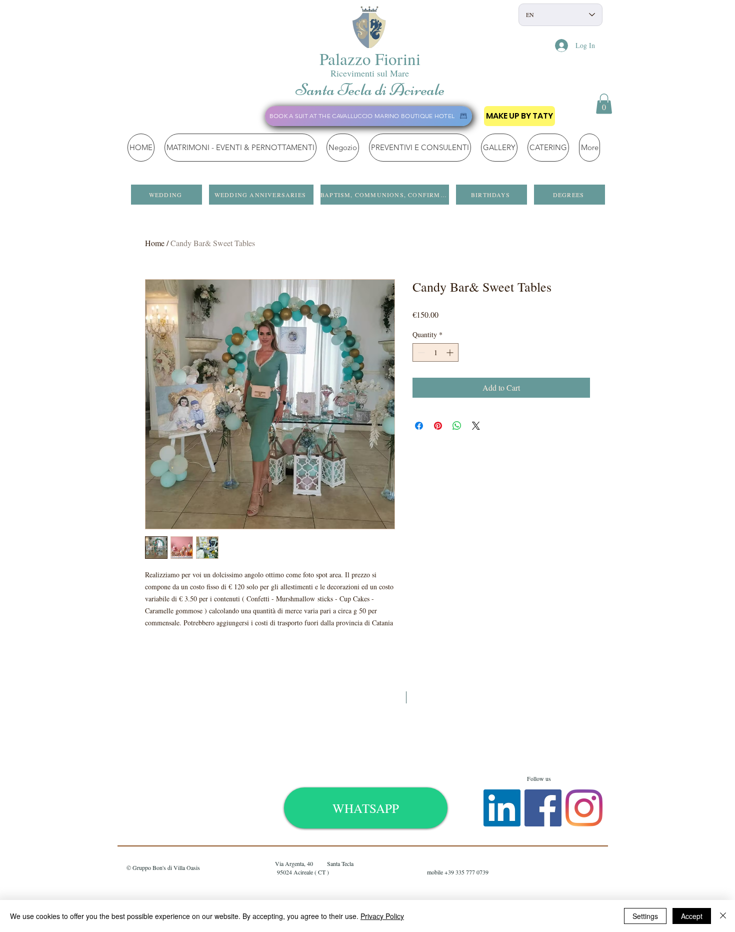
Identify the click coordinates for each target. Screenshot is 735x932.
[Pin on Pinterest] (438, 426)
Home (154, 243)
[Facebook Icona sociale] (543, 807)
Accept (691, 916)
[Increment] (450, 352)
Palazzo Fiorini (370, 59)
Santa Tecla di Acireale (370, 89)
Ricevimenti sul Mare (369, 73)
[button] (604, 104)
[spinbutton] (435, 352)
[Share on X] (476, 426)
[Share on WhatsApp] (457, 426)
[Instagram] (584, 807)
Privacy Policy (382, 916)
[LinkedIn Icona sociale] (502, 807)
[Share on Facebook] (419, 426)
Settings (645, 916)
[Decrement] (420, 352)
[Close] (723, 916)
